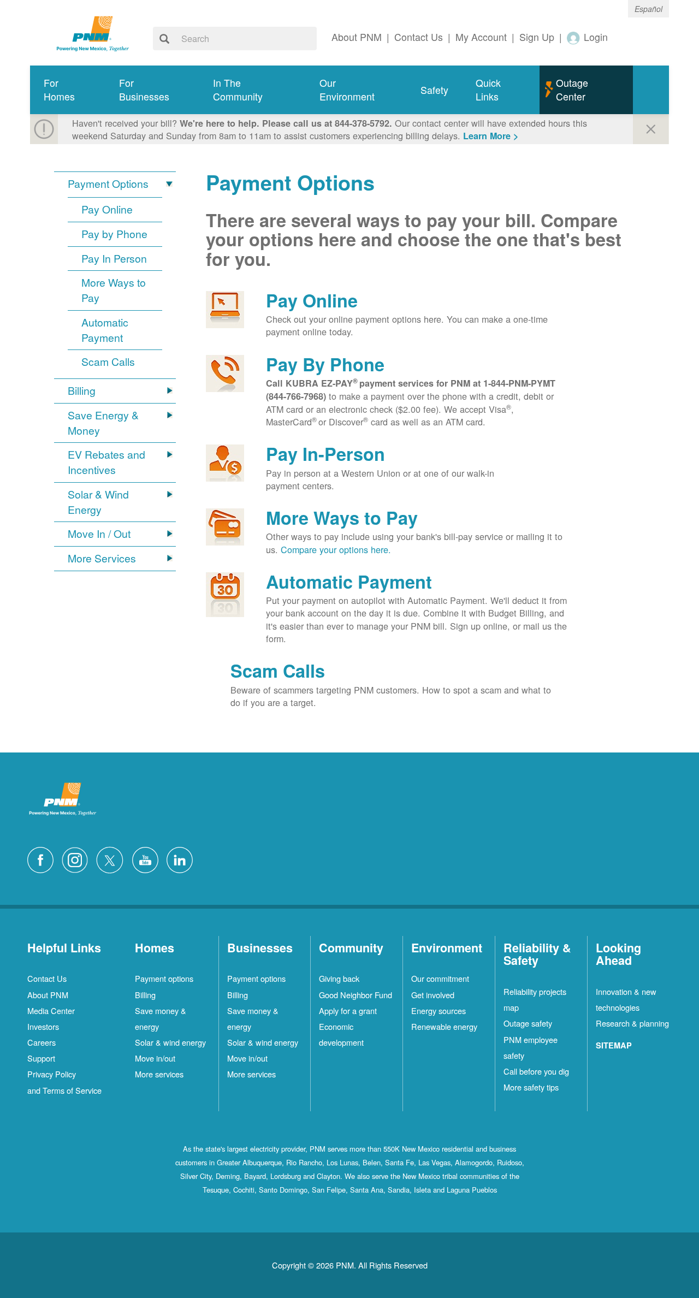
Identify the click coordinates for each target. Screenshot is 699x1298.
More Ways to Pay (113, 290)
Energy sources (438, 1010)
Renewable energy (444, 1026)
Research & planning (632, 1023)
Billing (82, 390)
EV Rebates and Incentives (106, 462)
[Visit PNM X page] (112, 858)
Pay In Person (114, 258)
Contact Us (47, 978)
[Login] (574, 37)
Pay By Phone (325, 364)
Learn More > (490, 135)
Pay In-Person (325, 453)
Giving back (339, 978)
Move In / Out (99, 533)
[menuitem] (67, 90)
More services (159, 1074)
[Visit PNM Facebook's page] (43, 858)
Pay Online (107, 209)
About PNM (47, 994)
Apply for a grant (348, 1010)
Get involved (432, 994)
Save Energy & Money (103, 423)
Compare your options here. (336, 549)
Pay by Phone (114, 234)
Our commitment (440, 978)
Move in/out (155, 1058)
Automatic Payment (104, 330)
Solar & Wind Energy (98, 502)
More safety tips (531, 1087)
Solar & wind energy (170, 1042)
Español (648, 8)
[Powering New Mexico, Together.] (93, 32)
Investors (43, 1026)
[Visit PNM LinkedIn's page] (182, 858)
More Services (102, 558)
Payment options (164, 978)
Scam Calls (108, 361)
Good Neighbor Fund (355, 994)
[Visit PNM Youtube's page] (148, 858)
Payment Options (108, 183)
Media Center (51, 1010)
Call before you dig (536, 1071)
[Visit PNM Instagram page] (77, 858)
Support (41, 1058)
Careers (41, 1042)
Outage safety (527, 1023)
